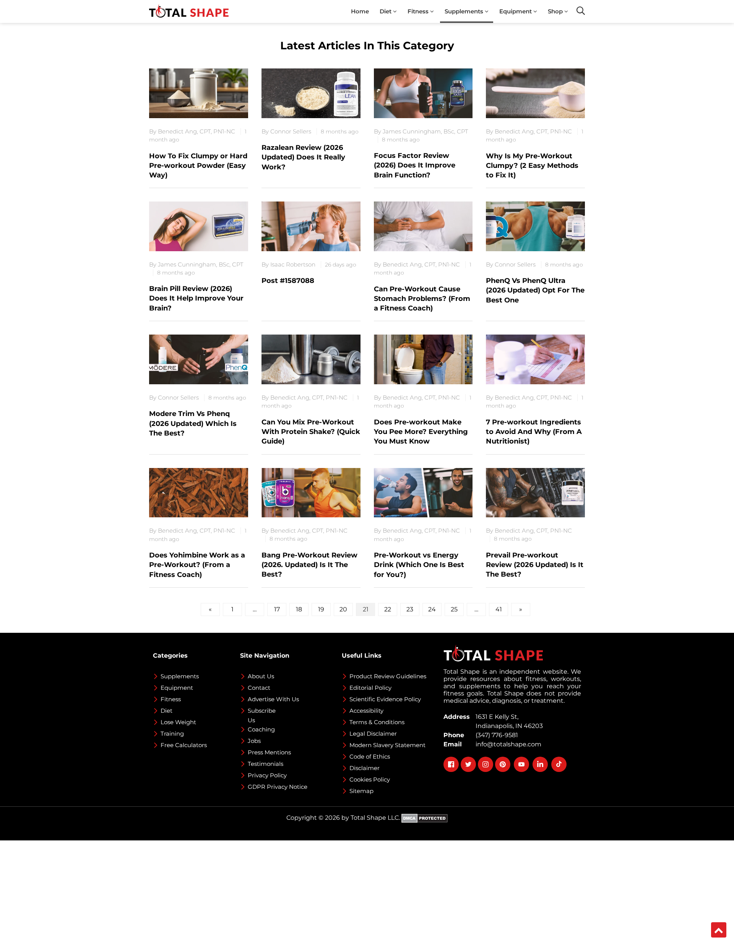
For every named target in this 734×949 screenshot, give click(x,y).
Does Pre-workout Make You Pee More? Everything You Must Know (421, 431)
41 (498, 609)
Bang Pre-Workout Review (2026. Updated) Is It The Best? (309, 564)
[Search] (580, 10)
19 (321, 609)
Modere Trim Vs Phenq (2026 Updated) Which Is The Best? (193, 423)
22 (387, 609)
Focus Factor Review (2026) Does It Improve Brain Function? (414, 165)
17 (277, 609)
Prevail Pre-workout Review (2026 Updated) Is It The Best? (534, 564)
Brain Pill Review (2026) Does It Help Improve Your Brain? (196, 298)
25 (454, 609)
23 (409, 609)
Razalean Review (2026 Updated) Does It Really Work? (303, 157)
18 (299, 609)
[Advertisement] (229, 893)
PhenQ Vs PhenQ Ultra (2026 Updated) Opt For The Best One (535, 290)
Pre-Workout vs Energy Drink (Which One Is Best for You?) (419, 564)
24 (432, 609)
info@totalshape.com (507, 744)
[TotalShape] (189, 11)
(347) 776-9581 (495, 735)
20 (343, 609)
